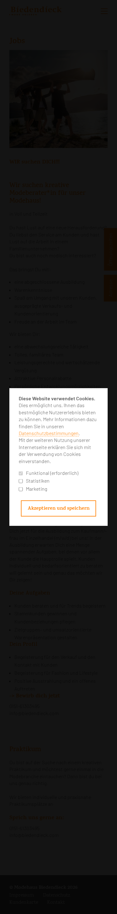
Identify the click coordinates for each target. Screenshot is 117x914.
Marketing (36, 489)
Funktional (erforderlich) (52, 473)
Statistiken (38, 481)
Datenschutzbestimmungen (49, 433)
